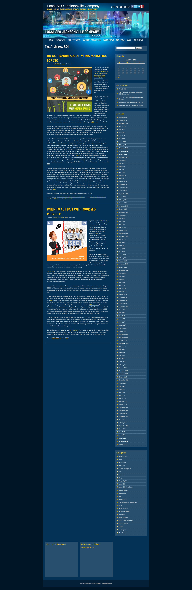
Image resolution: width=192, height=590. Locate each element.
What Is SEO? (123, 89)
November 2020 (123, 206)
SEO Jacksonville (124, 511)
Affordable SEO (123, 456)
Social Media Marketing (78, 197)
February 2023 (123, 145)
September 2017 (123, 307)
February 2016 (123, 365)
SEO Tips (69, 197)
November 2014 (123, 410)
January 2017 (123, 331)
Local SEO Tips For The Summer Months (131, 105)
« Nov (118, 77)
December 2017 (123, 297)
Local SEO (78, 155)
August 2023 (122, 126)
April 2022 (122, 172)
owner (63, 63)
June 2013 (122, 432)
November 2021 (123, 187)
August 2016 (122, 346)
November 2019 (123, 233)
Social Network (123, 523)
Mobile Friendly (123, 490)
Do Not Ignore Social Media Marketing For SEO (77, 58)
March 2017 (122, 325)
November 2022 (123, 151)
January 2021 (123, 203)
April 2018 (122, 285)
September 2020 (123, 212)
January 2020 (123, 230)
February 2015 (123, 401)
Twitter (121, 527)
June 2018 (122, 279)
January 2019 (123, 261)
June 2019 (122, 245)
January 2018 (123, 294)
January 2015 (123, 404)
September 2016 (123, 343)
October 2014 (123, 413)
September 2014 (123, 416)
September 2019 (123, 236)
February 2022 (123, 178)
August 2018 (122, 273)
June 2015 (122, 389)
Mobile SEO (122, 493)
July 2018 (121, 276)
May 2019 (122, 249)
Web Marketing (74, 40)
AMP (120, 459)
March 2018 (122, 288)
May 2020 (122, 221)
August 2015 (122, 383)
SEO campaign (94, 305)
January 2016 (123, 368)
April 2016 (122, 358)
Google (54, 197)
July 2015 (121, 386)
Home (50, 40)
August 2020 (122, 215)
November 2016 (123, 337)
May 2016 (122, 355)
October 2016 (123, 340)
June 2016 (122, 352)
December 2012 (123, 441)
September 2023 (123, 123)
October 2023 (123, 120)
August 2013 (122, 429)
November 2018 (123, 264)
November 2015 (123, 374)
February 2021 (123, 200)
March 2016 (122, 361)
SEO (92, 122)
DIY (120, 472)
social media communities (66, 198)
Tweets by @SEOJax (87, 547)
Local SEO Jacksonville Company (73, 6)
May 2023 (122, 136)
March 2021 (122, 197)
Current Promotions (91, 40)
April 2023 (122, 139)
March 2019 (122, 255)
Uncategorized (123, 530)
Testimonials (108, 40)
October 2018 (123, 267)
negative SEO (123, 499)
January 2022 (123, 181)
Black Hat (122, 465)
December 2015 (123, 371)
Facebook (122, 475)
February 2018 (123, 291)
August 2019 (122, 239)
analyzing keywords (95, 197)
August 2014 (122, 420)
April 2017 (122, 322)
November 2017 (123, 300)
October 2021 (123, 190)
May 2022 (122, 169)
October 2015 (123, 377)
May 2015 (122, 392)
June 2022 (122, 166)
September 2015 (123, 380)
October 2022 (123, 154)
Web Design (122, 533)
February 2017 (123, 328)
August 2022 (122, 160)
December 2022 (123, 148)
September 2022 (123, 157)
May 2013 (122, 435)
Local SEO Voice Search (126, 487)
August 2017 (122, 310)
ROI (54, 189)
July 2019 (121, 242)
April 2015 (122, 395)
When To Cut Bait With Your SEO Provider (71, 211)
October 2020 (123, 209)
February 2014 (123, 423)
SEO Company (123, 508)
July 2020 (121, 218)
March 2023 (122, 142)
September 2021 (123, 194)
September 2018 (123, 270)
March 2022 (122, 175)
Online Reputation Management (128, 502)
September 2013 (123, 426)
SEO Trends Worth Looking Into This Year (131, 102)
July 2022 (121, 163)
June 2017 (122, 316)
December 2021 (123, 184)
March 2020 (122, 227)
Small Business (123, 517)
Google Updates (123, 481)
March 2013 (122, 438)
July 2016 (121, 349)
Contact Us (138, 40)
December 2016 (123, 334)
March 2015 (122, 398)
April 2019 (122, 252)
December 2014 (123, 407)
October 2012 (123, 444)
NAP (120, 496)
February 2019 (123, 258)
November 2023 (123, 117)
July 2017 (121, 313)
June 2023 (122, 133)
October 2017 (123, 304)
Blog (129, 40)
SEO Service (60, 40)
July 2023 (121, 129)
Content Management (125, 468)
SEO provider (104, 221)
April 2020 (122, 224)
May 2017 (122, 319)
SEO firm (51, 271)
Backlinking (122, 462)
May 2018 (122, 282)
